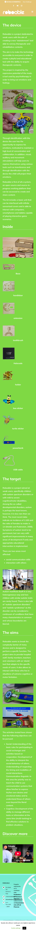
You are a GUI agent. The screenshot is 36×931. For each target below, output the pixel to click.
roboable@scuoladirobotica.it (8, 899)
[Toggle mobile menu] (32, 12)
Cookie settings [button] (15, 928)
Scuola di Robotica (9, 920)
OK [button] (24, 928)
